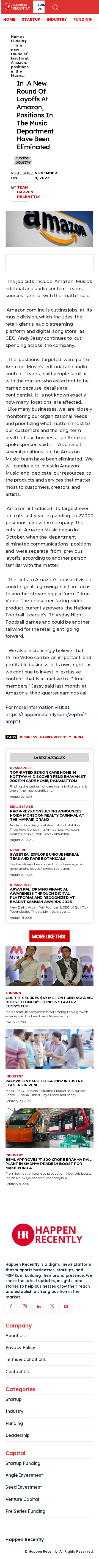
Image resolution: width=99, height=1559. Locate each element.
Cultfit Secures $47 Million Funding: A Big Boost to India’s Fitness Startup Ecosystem (49, 1001)
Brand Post (21, 768)
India (78, 737)
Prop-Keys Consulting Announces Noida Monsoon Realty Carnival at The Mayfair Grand (47, 815)
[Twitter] (28, 262)
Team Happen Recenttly (28, 192)
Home (16, 37)
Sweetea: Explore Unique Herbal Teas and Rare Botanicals (44, 856)
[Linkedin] (38, 1307)
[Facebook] (15, 262)
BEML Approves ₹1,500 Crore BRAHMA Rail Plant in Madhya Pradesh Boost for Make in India (48, 1163)
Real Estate (21, 807)
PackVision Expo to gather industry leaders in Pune (44, 1083)
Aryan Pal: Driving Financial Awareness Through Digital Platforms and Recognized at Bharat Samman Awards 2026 (42, 895)
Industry (22, 162)
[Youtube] (66, 1307)
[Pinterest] (40, 262)
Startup (18, 850)
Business (28, 737)
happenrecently (55, 737)
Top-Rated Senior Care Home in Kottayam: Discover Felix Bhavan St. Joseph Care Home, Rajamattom (48, 776)
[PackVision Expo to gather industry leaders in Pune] (50, 1049)
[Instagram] (24, 1307)
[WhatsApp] (53, 262)
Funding (19, 41)
